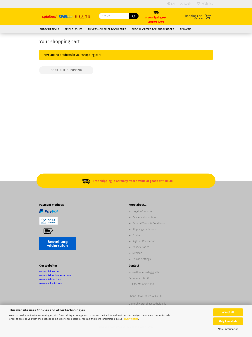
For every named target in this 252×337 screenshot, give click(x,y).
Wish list (206, 3)
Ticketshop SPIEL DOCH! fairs (107, 29)
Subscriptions (49, 29)
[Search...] (134, 16)
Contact (136, 235)
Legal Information (142, 211)
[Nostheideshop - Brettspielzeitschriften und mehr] (66, 16)
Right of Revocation (143, 241)
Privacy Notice (130, 318)
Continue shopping (66, 70)
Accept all (228, 312)
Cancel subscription (144, 217)
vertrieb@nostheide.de (152, 303)
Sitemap (137, 253)
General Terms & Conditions (148, 223)
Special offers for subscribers (153, 29)
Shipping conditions (144, 229)
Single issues (73, 29)
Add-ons (185, 29)
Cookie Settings (141, 259)
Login (187, 3)
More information (228, 329)
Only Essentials (228, 321)
